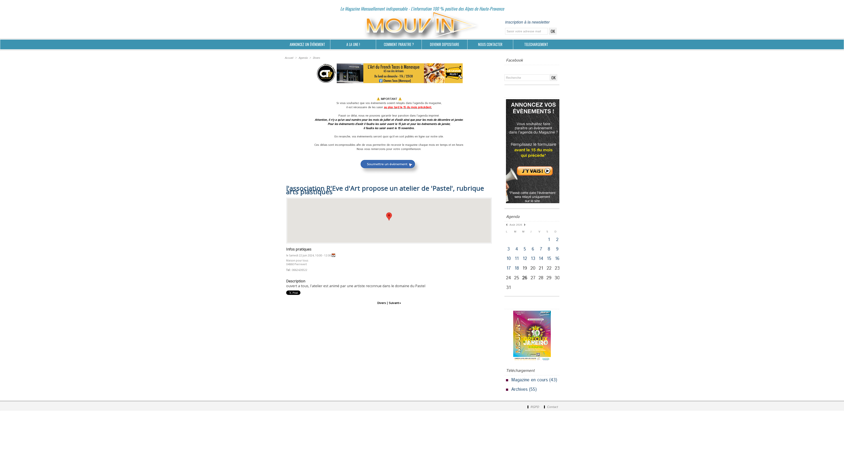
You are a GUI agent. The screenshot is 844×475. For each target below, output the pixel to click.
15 (549, 259)
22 (549, 268)
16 (557, 259)
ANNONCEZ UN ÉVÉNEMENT (307, 44)
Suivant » (395, 303)
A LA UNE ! (353, 44)
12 (525, 259)
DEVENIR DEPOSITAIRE (444, 44)
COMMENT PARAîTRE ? (399, 44)
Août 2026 (515, 225)
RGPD (534, 407)
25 (516, 278)
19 (524, 268)
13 (533, 259)
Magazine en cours (529, 380)
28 (540, 278)
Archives (519, 389)
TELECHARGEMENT (536, 44)
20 (532, 268)
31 (508, 287)
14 (541, 259)
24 (508, 278)
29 (548, 278)
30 (557, 278)
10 (508, 259)
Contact (552, 407)
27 (533, 278)
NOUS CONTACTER (490, 44)
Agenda (302, 58)
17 (508, 268)
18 (517, 268)
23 (557, 268)
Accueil (289, 58)
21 (541, 268)
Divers (316, 58)
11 (517, 259)
